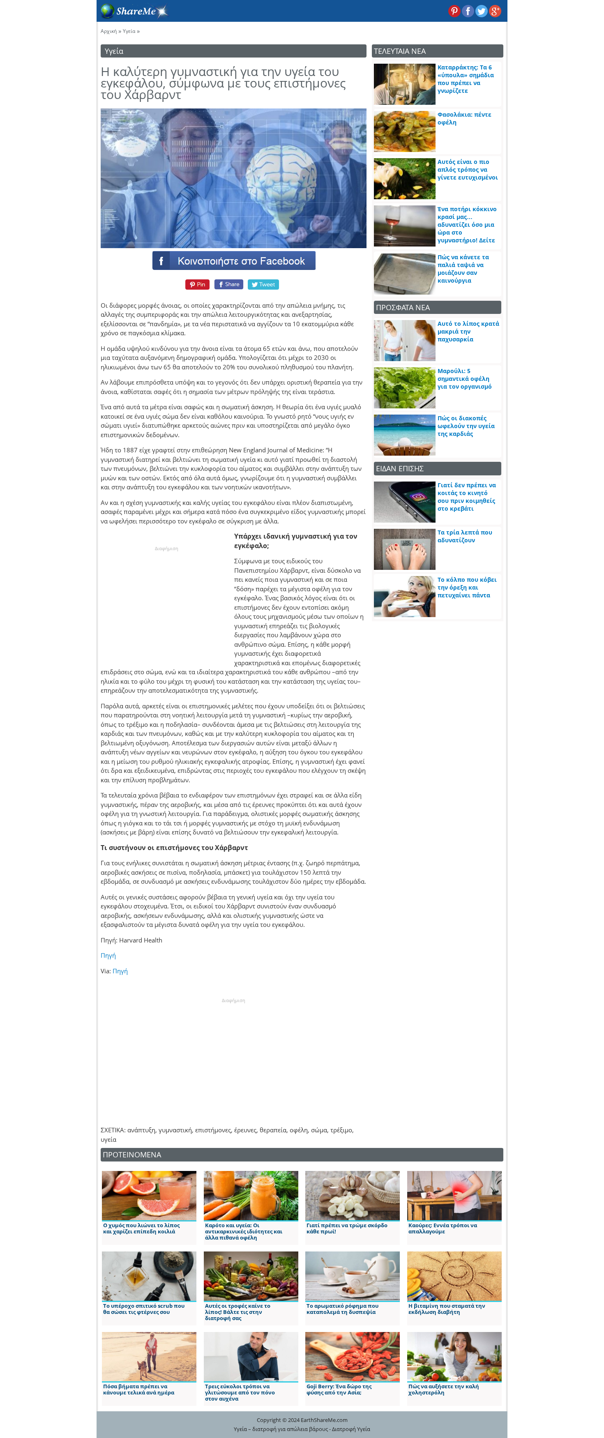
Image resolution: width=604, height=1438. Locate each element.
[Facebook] (233, 260)
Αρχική (109, 31)
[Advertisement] (166, 603)
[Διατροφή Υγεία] (133, 17)
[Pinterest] (196, 284)
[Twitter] (264, 284)
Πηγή (108, 955)
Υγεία (129, 31)
